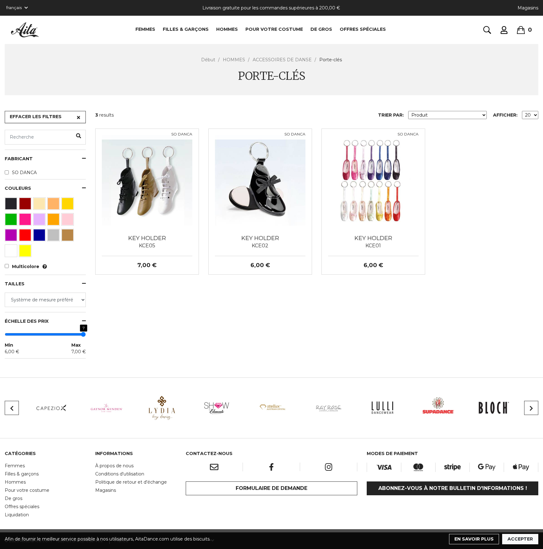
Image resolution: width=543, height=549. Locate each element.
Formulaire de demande (271, 488)
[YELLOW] (26, 252)
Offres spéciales (363, 29)
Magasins (528, 8)
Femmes (15, 466)
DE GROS (321, 29)
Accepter (520, 539)
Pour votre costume (27, 490)
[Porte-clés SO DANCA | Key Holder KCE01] (373, 180)
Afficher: (505, 115)
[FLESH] (54, 205)
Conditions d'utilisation (119, 474)
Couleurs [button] (18, 188)
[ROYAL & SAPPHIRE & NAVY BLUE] (40, 236)
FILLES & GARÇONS (186, 29)
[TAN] (68, 236)
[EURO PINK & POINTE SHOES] (40, 205)
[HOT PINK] (26, 221)
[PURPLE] (12, 236)
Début (208, 60)
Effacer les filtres (36, 116)
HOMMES (227, 29)
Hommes (15, 482)
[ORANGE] (54, 221)
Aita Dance (25, 29)
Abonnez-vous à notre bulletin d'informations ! (452, 488)
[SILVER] (54, 236)
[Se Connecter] (504, 30)
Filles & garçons (22, 474)
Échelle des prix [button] (27, 321)
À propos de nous (114, 466)
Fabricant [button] (19, 159)
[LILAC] (40, 221)
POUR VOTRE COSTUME (274, 29)
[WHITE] (12, 252)
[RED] (26, 236)
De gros (13, 498)
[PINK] (68, 221)
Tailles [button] (15, 284)
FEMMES (145, 29)
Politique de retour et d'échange (131, 482)
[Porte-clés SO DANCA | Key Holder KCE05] (147, 180)
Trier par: (391, 115)
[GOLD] (68, 205)
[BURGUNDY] (26, 205)
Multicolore (25, 266)
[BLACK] (12, 205)
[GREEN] (12, 221)
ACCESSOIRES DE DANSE (282, 60)
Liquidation (17, 515)
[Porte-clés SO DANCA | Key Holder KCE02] (260, 180)
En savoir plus (474, 539)
